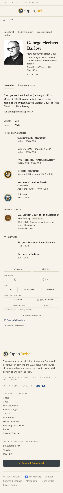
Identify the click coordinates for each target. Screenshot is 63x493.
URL (10, 289)
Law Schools (9, 417)
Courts (6, 413)
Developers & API (11, 446)
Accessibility (33, 476)
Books (6, 429)
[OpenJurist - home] (31, 11)
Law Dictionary (10, 405)
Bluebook (50, 289)
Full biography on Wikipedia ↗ (18, 111)
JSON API (8, 454)
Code (5, 401)
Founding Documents (13, 425)
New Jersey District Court (42, 53)
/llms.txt (7, 450)
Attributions (31, 481)
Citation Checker (11, 433)
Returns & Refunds (12, 481)
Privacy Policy (10, 485)
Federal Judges (25, 32)
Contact (49, 476)
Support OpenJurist (31, 463)
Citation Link (29, 289)
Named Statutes (11, 421)
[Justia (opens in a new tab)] (40, 386)
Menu (10, 20)
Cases (6, 398)
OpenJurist (9, 32)
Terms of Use (47, 481)
